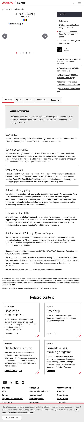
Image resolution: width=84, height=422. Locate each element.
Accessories (41, 100)
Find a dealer (34, 402)
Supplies (29, 100)
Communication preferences (39, 391)
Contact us (34, 387)
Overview (8, 100)
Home (28, 3)
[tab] (16, 53)
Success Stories (62, 395)
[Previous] (4, 36)
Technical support (35, 395)
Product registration (36, 399)
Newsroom (60, 391)
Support (54, 100)
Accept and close (11, 417)
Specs (18, 100)
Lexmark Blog (61, 402)
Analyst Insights (62, 399)
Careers (5, 395)
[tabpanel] (42, 189)
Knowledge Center (65, 387)
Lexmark (6, 387)
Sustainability (7, 402)
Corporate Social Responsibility (13, 399)
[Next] (45, 36)
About (4, 391)
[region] (42, 412)
